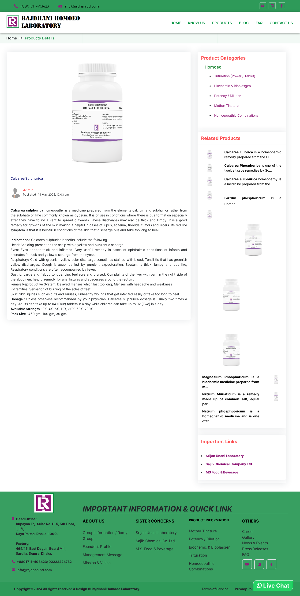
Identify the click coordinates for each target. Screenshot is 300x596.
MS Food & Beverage (222, 472)
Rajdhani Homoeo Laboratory (115, 589)
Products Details (39, 38)
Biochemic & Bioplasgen (232, 86)
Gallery (248, 537)
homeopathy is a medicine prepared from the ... (252, 181)
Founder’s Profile (97, 546)
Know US (196, 23)
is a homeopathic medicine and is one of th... (230, 416)
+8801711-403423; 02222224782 (44, 562)
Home (175, 23)
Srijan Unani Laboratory (225, 456)
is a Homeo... (252, 201)
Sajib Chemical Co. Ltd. (156, 541)
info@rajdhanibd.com (34, 570)
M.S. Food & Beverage (154, 549)
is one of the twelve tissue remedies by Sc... (252, 167)
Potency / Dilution (227, 96)
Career (248, 531)
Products (222, 23)
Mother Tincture (226, 106)
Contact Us (281, 23)
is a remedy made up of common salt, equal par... (230, 399)
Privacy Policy (246, 589)
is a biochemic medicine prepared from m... (230, 382)
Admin (28, 190)
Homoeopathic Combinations (236, 115)
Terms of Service (215, 589)
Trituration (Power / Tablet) (234, 76)
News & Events (255, 543)
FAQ (259, 23)
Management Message (102, 555)
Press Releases (255, 549)
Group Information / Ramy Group (105, 536)
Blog (244, 23)
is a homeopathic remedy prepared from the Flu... (252, 154)
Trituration (198, 555)
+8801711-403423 (34, 6)
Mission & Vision (97, 563)
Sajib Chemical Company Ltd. (229, 464)
